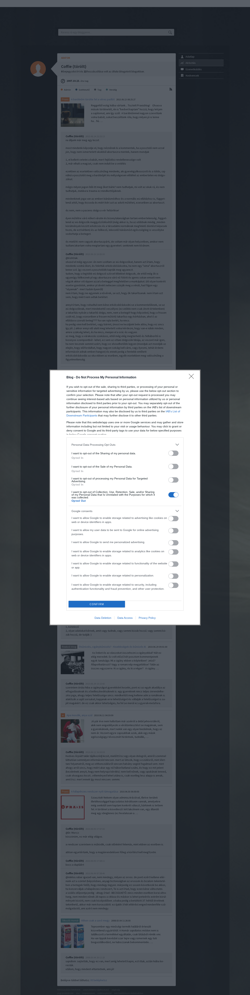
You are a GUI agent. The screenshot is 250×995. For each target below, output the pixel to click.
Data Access (125, 617)
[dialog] (125, 497)
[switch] (173, 453)
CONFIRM (97, 604)
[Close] (192, 377)
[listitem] (125, 445)
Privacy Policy (147, 617)
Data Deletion (103, 617)
